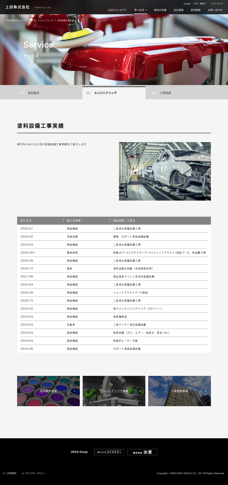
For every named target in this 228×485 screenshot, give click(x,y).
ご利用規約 (11, 473)
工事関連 (165, 92)
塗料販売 (33, 92)
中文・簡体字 (200, 4)
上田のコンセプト (117, 10)
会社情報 (178, 10)
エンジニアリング (105, 92)
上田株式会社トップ (14, 20)
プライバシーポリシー (35, 473)
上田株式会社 (28, 7)
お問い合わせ (215, 10)
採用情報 (196, 10)
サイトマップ (217, 4)
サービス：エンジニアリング (40, 20)
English (187, 4)
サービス (139, 10)
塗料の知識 (160, 10)
